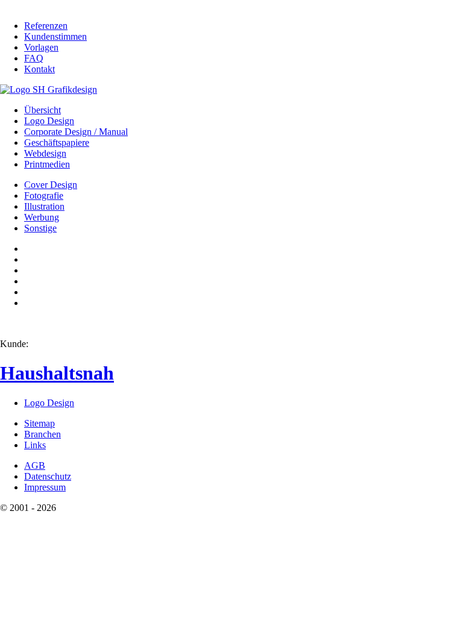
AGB (34, 465)
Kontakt (39, 69)
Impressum (45, 487)
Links (35, 445)
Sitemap (39, 423)
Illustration (44, 206)
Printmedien (47, 164)
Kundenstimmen (55, 36)
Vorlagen (41, 47)
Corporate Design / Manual (76, 132)
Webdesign (45, 153)
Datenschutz (47, 476)
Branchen (42, 434)
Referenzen (46, 25)
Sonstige (40, 228)
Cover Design (50, 185)
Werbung (41, 217)
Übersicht (42, 110)
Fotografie (43, 195)
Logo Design (49, 121)
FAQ (33, 58)
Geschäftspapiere (56, 142)
